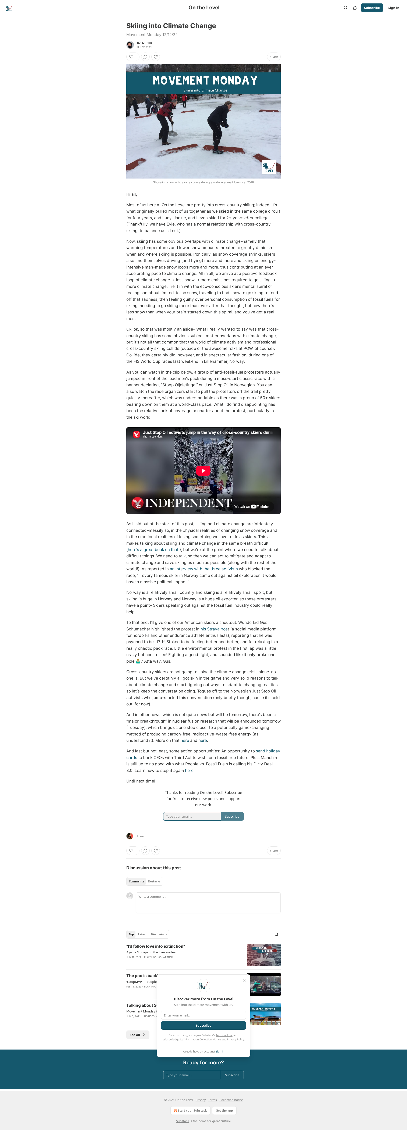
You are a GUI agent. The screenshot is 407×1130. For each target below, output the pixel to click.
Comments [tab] (136, 881)
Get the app (224, 1110)
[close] (244, 980)
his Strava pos (214, 629)
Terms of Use (224, 1035)
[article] (203, 955)
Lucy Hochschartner (158, 957)
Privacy (201, 1100)
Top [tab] (131, 934)
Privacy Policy (235, 1039)
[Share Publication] (355, 7)
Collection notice (231, 1100)
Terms (212, 1100)
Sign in (393, 8)
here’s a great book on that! (154, 549)
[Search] (345, 7)
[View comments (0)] (145, 57)
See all (135, 1035)
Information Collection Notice (202, 1039)
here (185, 740)
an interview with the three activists (204, 568)
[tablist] (144, 881)
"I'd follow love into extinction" (155, 946)
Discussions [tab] (159, 934)
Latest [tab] (142, 934)
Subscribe (372, 8)
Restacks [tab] (154, 881)
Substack (182, 1121)
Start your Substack (192, 1110)
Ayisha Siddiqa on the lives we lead (151, 952)
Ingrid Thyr (144, 42)
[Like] (129, 992)
